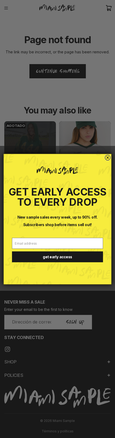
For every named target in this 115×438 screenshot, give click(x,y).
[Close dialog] (107, 157)
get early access (57, 257)
